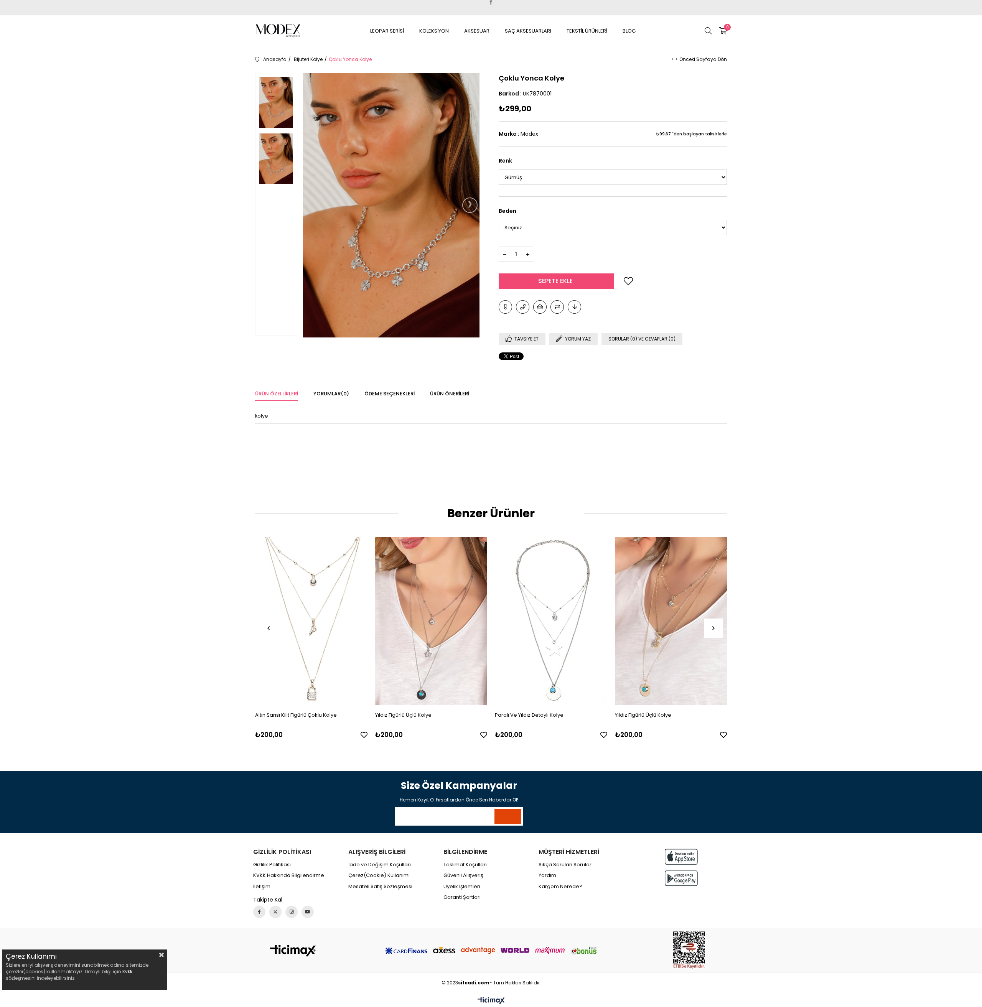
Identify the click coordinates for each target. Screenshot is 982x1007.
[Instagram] (291, 912)
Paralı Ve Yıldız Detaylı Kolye (529, 715)
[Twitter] (275, 912)
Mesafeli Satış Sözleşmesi (380, 886)
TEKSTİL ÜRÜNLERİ (587, 31)
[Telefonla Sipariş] (522, 307)
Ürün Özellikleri (276, 393)
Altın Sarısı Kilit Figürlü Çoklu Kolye (296, 715)
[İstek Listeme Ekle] (540, 307)
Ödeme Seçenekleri (389, 393)
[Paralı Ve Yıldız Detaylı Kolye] (551, 621)
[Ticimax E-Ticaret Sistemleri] (491, 1001)
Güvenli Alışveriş (463, 875)
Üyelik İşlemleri (461, 886)
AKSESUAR (476, 31)
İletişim (261, 886)
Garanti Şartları (462, 897)
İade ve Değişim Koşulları (379, 864)
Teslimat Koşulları (465, 864)
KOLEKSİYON (434, 31)
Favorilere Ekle (364, 734)
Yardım (547, 875)
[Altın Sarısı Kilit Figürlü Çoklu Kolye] (311, 621)
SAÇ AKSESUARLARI (528, 31)
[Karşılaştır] (557, 307)
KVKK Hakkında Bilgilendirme (288, 875)
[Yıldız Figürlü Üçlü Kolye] (431, 621)
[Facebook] (259, 912)
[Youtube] (308, 912)
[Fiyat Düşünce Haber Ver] (574, 307)
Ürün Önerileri (449, 393)
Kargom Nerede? (560, 886)
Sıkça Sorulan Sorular (565, 864)
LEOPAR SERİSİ (387, 31)
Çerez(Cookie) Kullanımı (379, 875)
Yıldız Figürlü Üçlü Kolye (403, 715)
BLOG (629, 31)
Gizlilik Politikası (272, 864)
